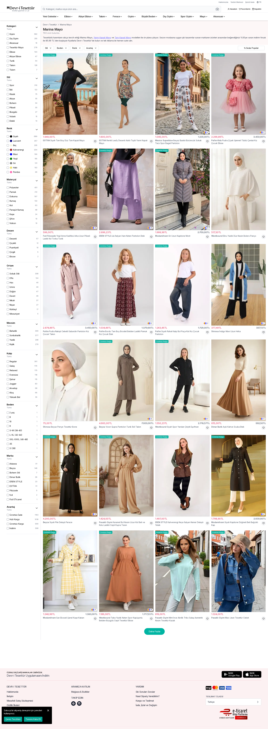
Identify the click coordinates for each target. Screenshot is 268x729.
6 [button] (151, 610)
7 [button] (95, 610)
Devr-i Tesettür (50, 24)
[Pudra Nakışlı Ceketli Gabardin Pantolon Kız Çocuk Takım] (70, 285)
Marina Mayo (66, 24)
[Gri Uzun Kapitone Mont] (182, 189)
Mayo (202, 16)
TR (260, 2)
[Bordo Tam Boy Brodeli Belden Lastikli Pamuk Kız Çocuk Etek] (126, 285)
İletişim (10, 696)
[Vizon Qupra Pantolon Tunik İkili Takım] (126, 380)
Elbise (67, 16)
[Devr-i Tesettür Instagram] (79, 703)
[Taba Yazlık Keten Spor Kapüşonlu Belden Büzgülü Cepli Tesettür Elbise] (126, 571)
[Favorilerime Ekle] (95, 141)
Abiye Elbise (84, 16)
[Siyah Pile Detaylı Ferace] (70, 475)
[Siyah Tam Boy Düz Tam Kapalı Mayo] (70, 94)
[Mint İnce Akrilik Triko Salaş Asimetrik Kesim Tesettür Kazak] (182, 571)
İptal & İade (249, 2)
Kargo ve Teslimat (145, 700)
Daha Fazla (154, 631)
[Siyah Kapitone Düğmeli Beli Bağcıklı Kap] (238, 475)
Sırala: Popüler (252, 48)
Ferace (116, 16)
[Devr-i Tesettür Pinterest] (73, 703)
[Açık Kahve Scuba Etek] (238, 380)
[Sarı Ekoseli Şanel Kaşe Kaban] (70, 571)
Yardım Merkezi (236, 2)
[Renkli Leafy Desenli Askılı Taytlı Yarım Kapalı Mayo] (126, 94)
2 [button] (263, 132)
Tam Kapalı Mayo (123, 37)
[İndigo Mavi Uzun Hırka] (238, 285)
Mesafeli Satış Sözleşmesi (20, 700)
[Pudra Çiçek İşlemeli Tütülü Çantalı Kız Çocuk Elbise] (238, 94)
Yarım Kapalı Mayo (102, 37)
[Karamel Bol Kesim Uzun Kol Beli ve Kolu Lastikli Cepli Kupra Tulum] (126, 475)
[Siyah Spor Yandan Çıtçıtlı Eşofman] (182, 380)
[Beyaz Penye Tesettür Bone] (70, 380)
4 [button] (207, 132)
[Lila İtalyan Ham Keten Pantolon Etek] (126, 189)
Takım (102, 16)
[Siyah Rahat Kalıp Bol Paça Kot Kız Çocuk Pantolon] (182, 285)
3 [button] (95, 228)
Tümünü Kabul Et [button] (33, 719)
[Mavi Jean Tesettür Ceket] (238, 571)
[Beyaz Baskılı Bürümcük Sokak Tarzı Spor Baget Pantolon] (182, 94)
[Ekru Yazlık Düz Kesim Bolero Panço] (238, 189)
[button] (218, 9)
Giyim (131, 16)
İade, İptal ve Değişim (146, 705)
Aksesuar (218, 16)
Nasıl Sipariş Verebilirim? (148, 696)
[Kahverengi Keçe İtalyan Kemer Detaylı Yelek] (182, 475)
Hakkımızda (223, 2)
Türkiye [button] (211, 702)
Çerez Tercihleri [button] (13, 719)
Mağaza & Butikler (80, 691)
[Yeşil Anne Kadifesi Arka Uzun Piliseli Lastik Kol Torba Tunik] (70, 189)
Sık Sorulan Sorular (145, 691)
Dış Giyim (168, 16)
